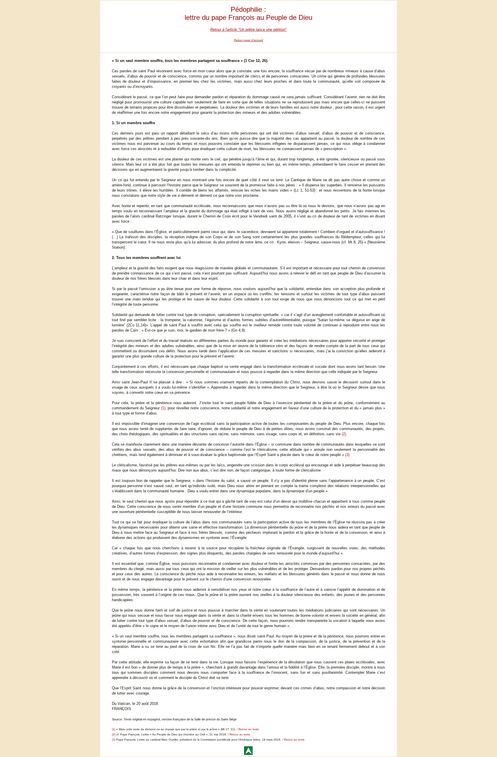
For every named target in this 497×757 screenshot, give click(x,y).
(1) (162, 408)
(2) (344, 434)
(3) (347, 455)
